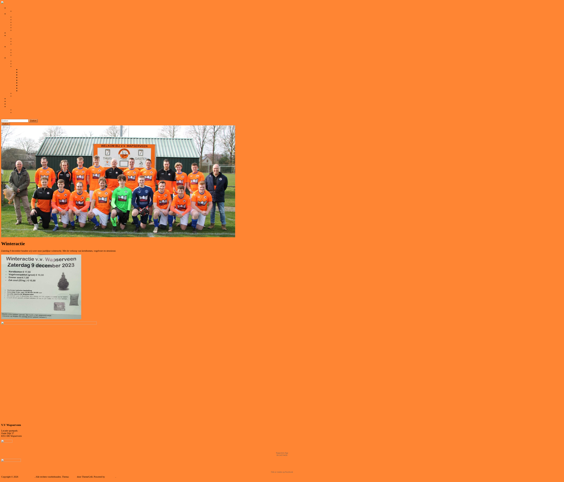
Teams (16, 66)
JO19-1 (22, 69)
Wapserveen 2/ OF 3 (22, 41)
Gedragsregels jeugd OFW (25, 93)
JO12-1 (22, 77)
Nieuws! (11, 33)
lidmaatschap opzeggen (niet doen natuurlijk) (33, 22)
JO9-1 (22, 82)
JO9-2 (22, 85)
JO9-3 (22, 88)
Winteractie (18, 112)
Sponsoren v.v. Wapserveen (25, 52)
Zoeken (33, 121)
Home (10, 8)
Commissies (12, 106)
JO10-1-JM (24, 80)
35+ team (17, 44)
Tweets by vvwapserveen (13, 416)
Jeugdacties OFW (21, 96)
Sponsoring (18, 50)
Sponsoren (12, 46)
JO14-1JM (24, 75)
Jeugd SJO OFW (15, 58)
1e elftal (16, 38)
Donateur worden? (21, 19)
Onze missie (18, 30)
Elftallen (11, 35)
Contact (16, 11)
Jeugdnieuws (19, 63)
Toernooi (11, 98)
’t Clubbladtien (14, 104)
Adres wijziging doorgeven (25, 25)
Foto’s (10, 101)
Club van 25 (18, 55)
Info (15, 61)
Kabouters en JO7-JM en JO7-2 (33, 90)
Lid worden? (19, 17)
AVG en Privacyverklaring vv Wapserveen (33, 27)
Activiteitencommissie (23, 109)
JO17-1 (22, 72)
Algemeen (12, 13)
